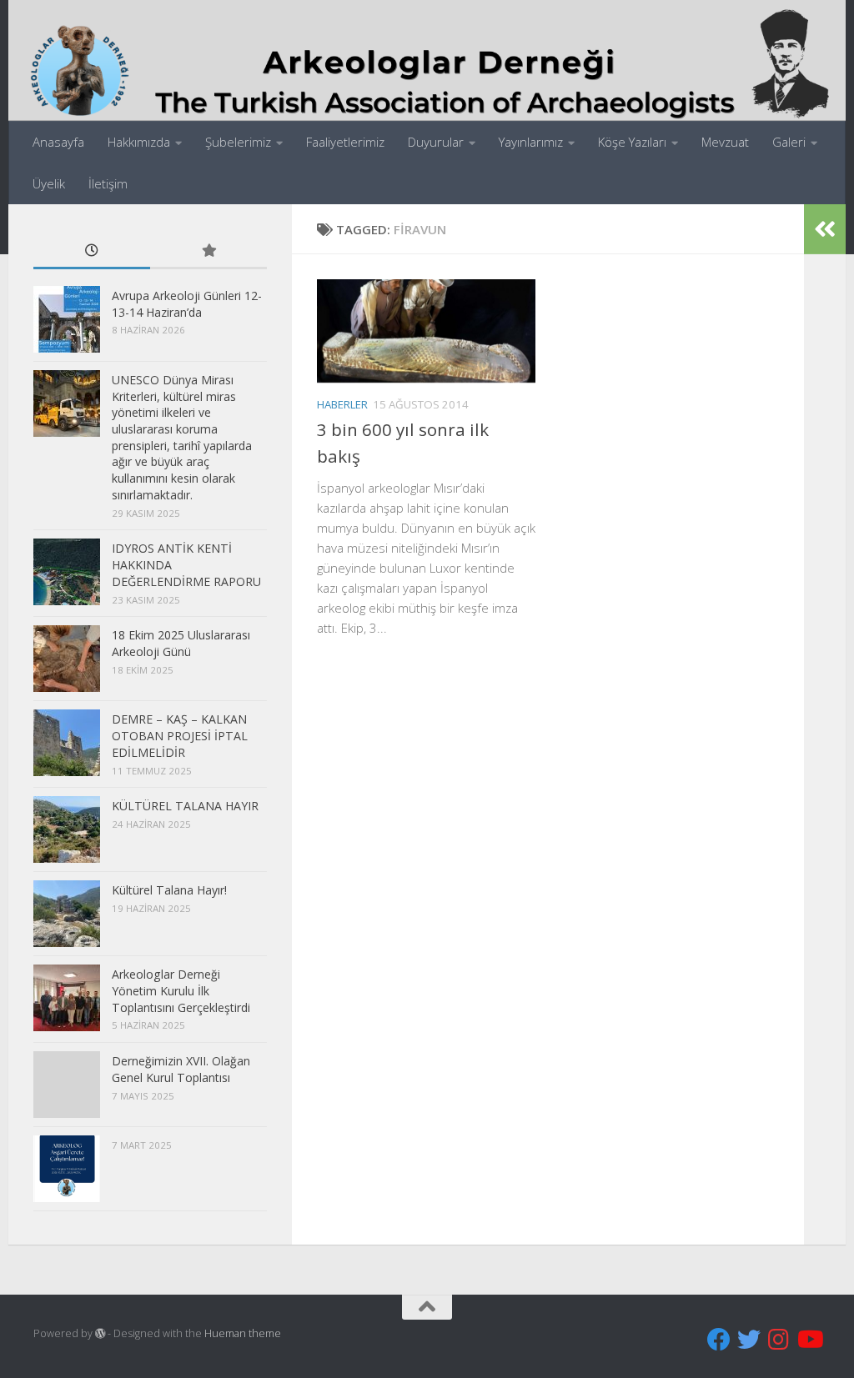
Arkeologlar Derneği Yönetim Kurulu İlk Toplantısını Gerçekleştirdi (181, 990)
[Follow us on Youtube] (809, 1339)
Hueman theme (242, 1333)
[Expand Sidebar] (825, 229)
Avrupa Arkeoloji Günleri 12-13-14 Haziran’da (187, 304)
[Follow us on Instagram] (779, 1339)
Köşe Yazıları (632, 141)
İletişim (108, 183)
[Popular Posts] (208, 251)
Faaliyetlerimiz (345, 141)
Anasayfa (58, 141)
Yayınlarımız (531, 141)
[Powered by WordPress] (100, 1334)
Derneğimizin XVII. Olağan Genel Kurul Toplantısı (181, 1069)
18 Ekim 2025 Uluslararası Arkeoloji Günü (181, 643)
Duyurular (436, 141)
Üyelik (49, 183)
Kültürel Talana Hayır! (169, 890)
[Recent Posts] (91, 251)
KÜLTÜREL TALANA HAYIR (185, 806)
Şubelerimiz (238, 141)
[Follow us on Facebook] (719, 1339)
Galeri (789, 141)
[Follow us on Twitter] (749, 1339)
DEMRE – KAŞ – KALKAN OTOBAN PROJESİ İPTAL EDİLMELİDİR (180, 735)
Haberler (342, 404)
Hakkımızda (139, 141)
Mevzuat (725, 141)
